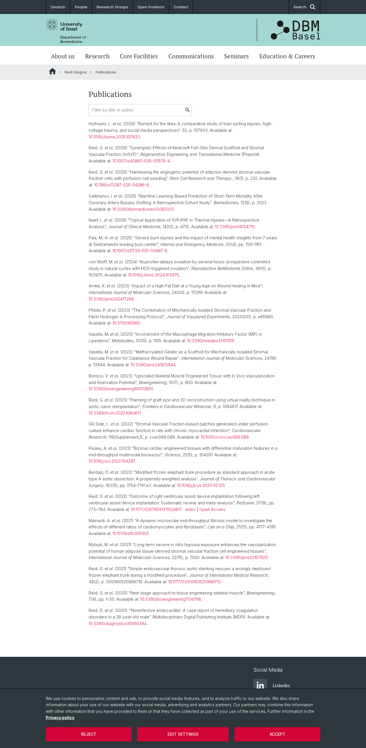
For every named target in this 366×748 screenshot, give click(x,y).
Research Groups (112, 7)
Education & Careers (287, 56)
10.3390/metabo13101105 (210, 340)
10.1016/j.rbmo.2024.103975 (153, 274)
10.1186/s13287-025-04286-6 (121, 184)
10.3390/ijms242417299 (111, 299)
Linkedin (281, 685)
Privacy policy (60, 717)
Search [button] (300, 7)
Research (97, 56)
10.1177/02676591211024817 (156, 509)
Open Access (212, 509)
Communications (191, 56)
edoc (191, 509)
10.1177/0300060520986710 (194, 581)
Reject (88, 734)
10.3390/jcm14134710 (235, 226)
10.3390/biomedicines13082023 (143, 209)
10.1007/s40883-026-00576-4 (141, 160)
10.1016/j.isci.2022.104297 (112, 461)
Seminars (236, 56)
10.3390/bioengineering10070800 (121, 388)
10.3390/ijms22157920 (246, 557)
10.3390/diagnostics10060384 (118, 623)
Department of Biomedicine (73, 39)
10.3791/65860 (126, 323)
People (81, 7)
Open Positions (151, 7)
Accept (277, 734)
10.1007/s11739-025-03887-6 (139, 250)
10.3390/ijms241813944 (153, 364)
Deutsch (58, 7)
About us (63, 56)
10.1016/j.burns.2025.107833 (114, 136)
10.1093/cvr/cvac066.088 (225, 437)
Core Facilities (139, 56)
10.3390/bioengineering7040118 (170, 599)
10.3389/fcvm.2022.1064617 (115, 413)
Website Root (52, 71)
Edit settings (183, 734)
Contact (181, 7)
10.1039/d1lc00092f (130, 533)
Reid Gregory (76, 72)
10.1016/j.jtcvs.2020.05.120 (201, 485)
